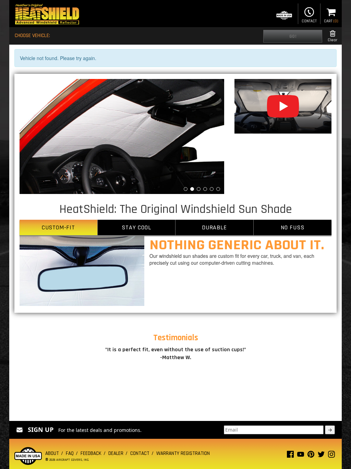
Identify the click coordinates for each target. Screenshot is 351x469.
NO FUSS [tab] (292, 227)
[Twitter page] (321, 456)
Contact (309, 21)
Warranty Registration (183, 453)
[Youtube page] (300, 456)
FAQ (70, 453)
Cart (331, 21)
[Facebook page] (290, 456)
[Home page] (47, 15)
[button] (35, 136)
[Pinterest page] (310, 456)
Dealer (115, 453)
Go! (292, 36)
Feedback (91, 453)
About (52, 453)
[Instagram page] (331, 456)
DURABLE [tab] (214, 227)
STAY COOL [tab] (136, 227)
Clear (332, 40)
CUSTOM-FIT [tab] (58, 227)
